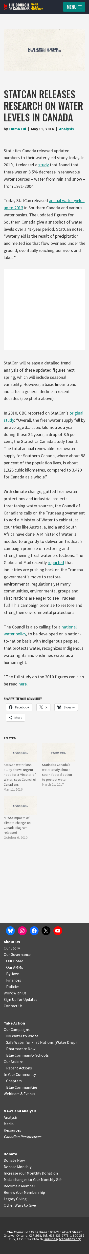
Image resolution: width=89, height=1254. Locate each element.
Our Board (14, 960)
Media (9, 1123)
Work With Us (15, 992)
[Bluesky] (10, 930)
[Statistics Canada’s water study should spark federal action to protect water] (58, 752)
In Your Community (20, 1074)
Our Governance (17, 954)
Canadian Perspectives (22, 1136)
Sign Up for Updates (20, 999)
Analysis (66, 128)
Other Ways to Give (20, 1205)
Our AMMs (14, 967)
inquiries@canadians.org (62, 1239)
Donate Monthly (17, 1166)
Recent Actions (19, 1067)
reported (56, 562)
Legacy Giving (15, 1198)
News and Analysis (20, 1110)
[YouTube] (57, 930)
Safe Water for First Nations (30, 1042)
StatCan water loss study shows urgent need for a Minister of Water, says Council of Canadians (20, 774)
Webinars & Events (19, 1093)
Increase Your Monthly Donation (31, 1173)
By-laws (13, 973)
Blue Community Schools (27, 1055)
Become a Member (19, 1185)
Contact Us (13, 1005)
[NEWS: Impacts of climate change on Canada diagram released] (20, 805)
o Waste (31, 1035)
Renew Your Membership (24, 1192)
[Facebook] (34, 930)
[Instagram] (22, 930)
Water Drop (65, 1042)
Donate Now (14, 1160)
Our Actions (13, 1061)
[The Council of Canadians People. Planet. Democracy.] (23, 6)
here (23, 684)
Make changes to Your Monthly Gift (33, 1179)
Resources (12, 1130)
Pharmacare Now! (21, 1048)
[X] (46, 930)
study (43, 165)
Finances (13, 980)
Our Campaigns (17, 1029)
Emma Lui (17, 128)
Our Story (12, 948)
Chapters (14, 1080)
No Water (14, 1035)
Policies (13, 986)
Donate (10, 1153)
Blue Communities (22, 1087)
